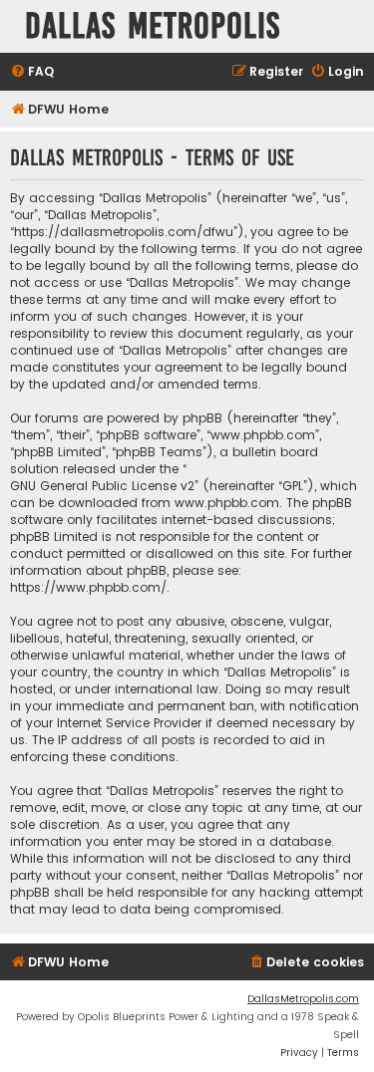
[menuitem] (32, 72)
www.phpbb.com (227, 502)
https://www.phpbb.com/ (88, 587)
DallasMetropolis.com (303, 998)
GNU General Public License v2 (102, 485)
